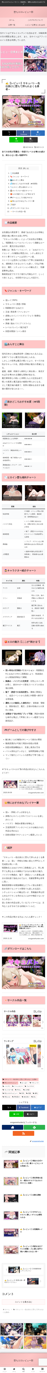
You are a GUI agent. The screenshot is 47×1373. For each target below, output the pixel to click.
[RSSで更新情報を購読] (23, 1133)
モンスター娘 (8, 1090)
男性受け (17, 1097)
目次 (20, 168)
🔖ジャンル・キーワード (19, 177)
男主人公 (7, 1097)
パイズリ (7, 1086)
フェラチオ (30, 1086)
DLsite (38, 1011)
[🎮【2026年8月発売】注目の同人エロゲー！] (12, 65)
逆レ (34, 1097)
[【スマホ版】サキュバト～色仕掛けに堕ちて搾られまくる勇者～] (39, 1021)
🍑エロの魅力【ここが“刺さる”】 (22, 194)
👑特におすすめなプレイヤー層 (22, 201)
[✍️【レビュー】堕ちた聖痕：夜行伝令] (35, 1342)
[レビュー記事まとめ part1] (12, 52)
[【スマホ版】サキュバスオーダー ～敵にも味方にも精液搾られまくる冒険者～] (12, 1021)
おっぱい (25, 1083)
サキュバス (35, 1083)
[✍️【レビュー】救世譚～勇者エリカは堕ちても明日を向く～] (12, 1342)
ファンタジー (18, 1086)
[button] (31, 139)
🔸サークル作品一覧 (18, 211)
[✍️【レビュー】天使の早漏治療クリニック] (35, 52)
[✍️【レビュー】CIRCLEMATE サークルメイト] (35, 1329)
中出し (19, 1090)
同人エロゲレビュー (11, 1083)
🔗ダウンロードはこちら (19, 208)
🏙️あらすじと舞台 (17, 180)
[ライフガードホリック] (21, 1056)
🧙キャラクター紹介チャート (21, 191)
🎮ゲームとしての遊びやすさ (21, 198)
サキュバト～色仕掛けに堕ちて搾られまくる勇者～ (21, 1079)
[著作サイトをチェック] (12, 1127)
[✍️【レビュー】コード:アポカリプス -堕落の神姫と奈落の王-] (35, 65)
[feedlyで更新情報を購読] (34, 1127)
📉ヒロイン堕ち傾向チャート (21, 187)
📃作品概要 (14, 173)
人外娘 (27, 1090)
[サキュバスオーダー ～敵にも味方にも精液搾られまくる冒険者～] (26, 1021)
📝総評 (13, 205)
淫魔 (29, 1093)
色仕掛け (26, 1097)
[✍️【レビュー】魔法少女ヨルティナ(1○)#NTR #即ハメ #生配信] (12, 1329)
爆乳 (36, 1093)
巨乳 (22, 1093)
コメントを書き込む (23, 1302)
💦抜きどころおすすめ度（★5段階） (24, 184)
